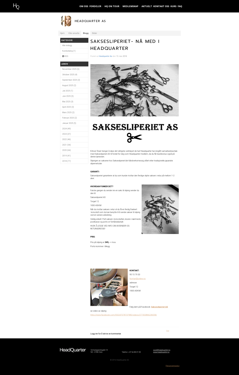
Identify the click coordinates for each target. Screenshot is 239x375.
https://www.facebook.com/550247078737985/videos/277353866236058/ (123, 315)
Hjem (62, 33)
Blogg (86, 33)
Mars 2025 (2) (68, 112)
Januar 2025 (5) (69, 123)
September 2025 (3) (71, 80)
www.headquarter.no (161, 352)
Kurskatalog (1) (69, 51)
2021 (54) (66, 145)
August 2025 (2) (69, 85)
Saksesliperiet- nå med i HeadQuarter (125, 45)
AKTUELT (147, 6)
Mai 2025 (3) (67, 101)
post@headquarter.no (161, 350)
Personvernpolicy (172, 366)
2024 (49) (66, 128)
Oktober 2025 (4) (69, 74)
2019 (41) (66, 155)
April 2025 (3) (68, 107)
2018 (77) (66, 161)
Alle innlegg (67, 45)
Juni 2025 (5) (68, 96)
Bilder (94, 33)
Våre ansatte (73, 33)
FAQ (180, 6)
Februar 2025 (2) (69, 118)
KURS (173, 6)
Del (167, 331)
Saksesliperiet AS (159, 307)
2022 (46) (66, 139)
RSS (66, 56)
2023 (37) (66, 134)
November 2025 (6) (70, 69)
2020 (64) (66, 150)
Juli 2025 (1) (67, 91)
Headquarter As (105, 56)
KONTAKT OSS (161, 6)
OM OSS (83, 6)
